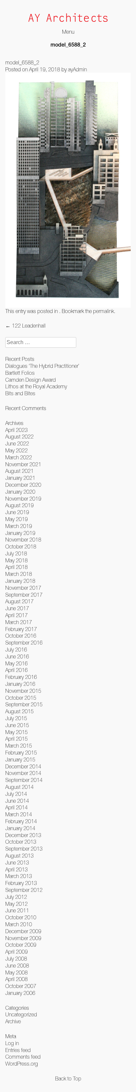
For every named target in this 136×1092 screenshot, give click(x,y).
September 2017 (24, 595)
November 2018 (23, 540)
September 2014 (24, 780)
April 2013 (16, 869)
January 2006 (20, 993)
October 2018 (20, 546)
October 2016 (20, 636)
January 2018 (20, 581)
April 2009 (16, 952)
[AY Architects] (68, 18)
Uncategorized (21, 1014)
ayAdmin (77, 69)
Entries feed (18, 1050)
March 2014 (18, 814)
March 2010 (18, 924)
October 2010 (20, 917)
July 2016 (16, 649)
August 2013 (19, 856)
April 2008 (16, 979)
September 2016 (24, 643)
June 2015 (17, 725)
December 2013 (23, 835)
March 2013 (18, 876)
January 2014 (20, 828)
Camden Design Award (30, 380)
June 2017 (17, 608)
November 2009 (23, 938)
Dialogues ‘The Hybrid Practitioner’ (42, 366)
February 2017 (21, 629)
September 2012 (24, 890)
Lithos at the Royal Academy (36, 386)
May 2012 (16, 904)
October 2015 (20, 698)
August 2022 (19, 437)
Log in (12, 1043)
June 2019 (17, 512)
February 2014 (21, 821)
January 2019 (20, 533)
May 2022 (16, 450)
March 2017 (18, 622)
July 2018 (16, 553)
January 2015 (20, 759)
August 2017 (19, 601)
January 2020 (20, 492)
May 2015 (16, 732)
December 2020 (23, 485)
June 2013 (17, 862)
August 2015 (19, 711)
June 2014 (17, 801)
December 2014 (23, 766)
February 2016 (21, 677)
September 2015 (24, 704)
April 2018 (16, 567)
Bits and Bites (20, 393)
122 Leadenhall (25, 326)
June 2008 (17, 966)
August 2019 (19, 505)
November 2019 (23, 499)
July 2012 (16, 897)
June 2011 (17, 910)
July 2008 (16, 959)
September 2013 (24, 849)
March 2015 (18, 746)
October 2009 (20, 945)
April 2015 (16, 739)
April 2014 (16, 807)
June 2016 (17, 656)
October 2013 (20, 842)
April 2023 (16, 430)
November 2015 (23, 691)
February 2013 (21, 883)
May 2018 (16, 560)
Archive (13, 1021)
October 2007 (20, 986)
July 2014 (16, 794)
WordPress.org (21, 1064)
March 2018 (18, 574)
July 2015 (16, 718)
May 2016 (16, 663)
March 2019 (18, 526)
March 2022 (18, 457)
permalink (103, 311)
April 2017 (16, 615)
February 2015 (21, 753)
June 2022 (17, 443)
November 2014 (23, 773)
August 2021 (19, 471)
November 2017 (23, 588)
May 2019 (16, 519)
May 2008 (16, 972)
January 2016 (20, 684)
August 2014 (19, 787)
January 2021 (20, 478)
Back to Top (68, 1078)
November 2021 (23, 464)
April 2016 (16, 670)
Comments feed (23, 1057)
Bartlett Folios (20, 373)
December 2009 (23, 931)
